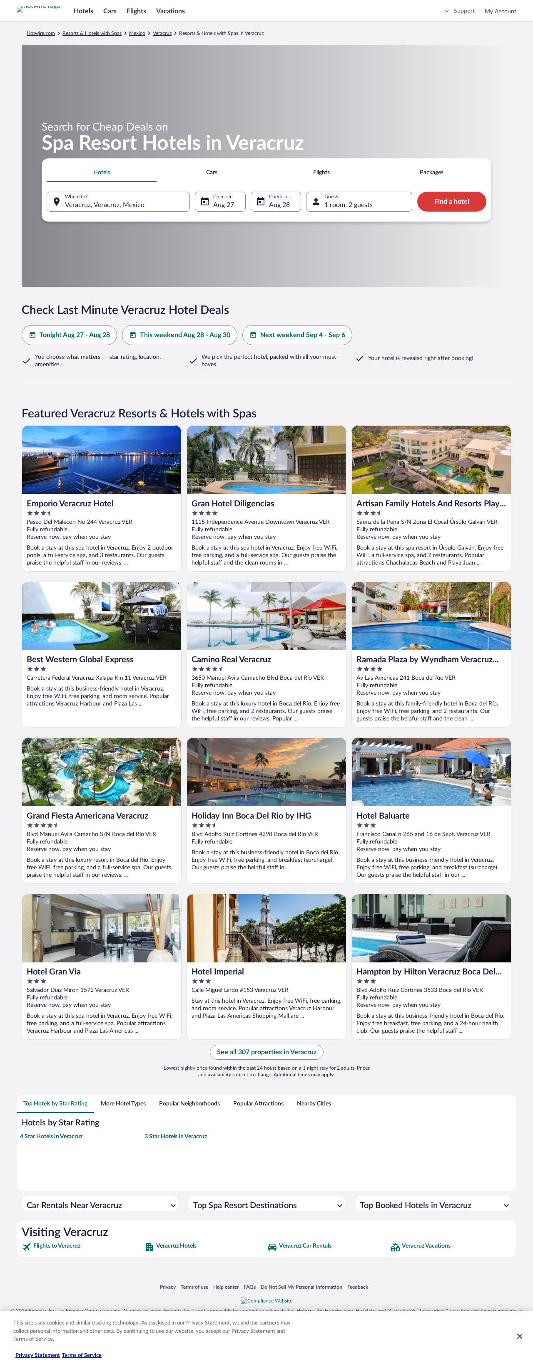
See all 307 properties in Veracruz (266, 1052)
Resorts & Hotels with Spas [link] (92, 33)
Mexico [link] (137, 33)
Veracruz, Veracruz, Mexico (104, 205)
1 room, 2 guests (348, 205)
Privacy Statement (37, 1355)
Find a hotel (451, 201)
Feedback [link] (357, 1287)
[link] (82, 1247)
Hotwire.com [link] (41, 33)
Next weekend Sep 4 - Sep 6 (302, 335)
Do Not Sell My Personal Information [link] (301, 1287)
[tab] (102, 172)
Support (464, 11)
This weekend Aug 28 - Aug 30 (185, 335)
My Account (500, 12)
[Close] (520, 1336)
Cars (110, 11)
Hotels (83, 11)
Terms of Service (82, 1355)
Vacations (170, 11)
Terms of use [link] (194, 1287)
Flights (136, 11)
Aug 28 (279, 205)
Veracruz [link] (162, 33)
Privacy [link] (168, 1287)
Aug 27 (223, 205)
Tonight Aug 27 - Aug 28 (75, 335)
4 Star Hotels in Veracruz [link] (51, 1137)
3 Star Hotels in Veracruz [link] (175, 1137)
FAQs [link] (250, 1287)
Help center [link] (226, 1287)
